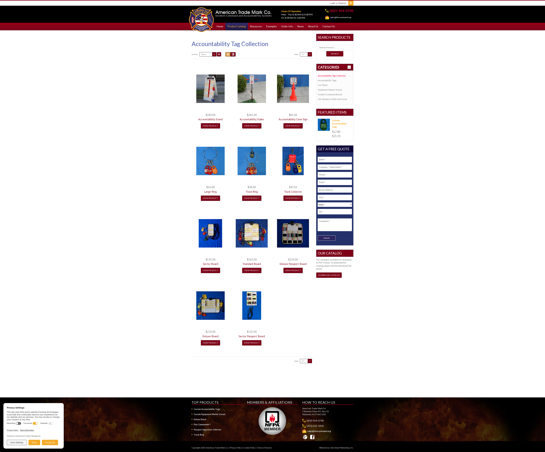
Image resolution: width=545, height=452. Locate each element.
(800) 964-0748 (341, 11)
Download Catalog (329, 275)
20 (303, 54)
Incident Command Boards (330, 94)
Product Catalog (237, 26)
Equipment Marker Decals (330, 89)
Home (219, 26)
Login (332, 3)
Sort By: (195, 54)
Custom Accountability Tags (207, 409)
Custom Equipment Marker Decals (210, 414)
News (300, 26)
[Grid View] (227, 54)
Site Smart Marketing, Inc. (342, 447)
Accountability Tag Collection (332, 75)
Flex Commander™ (202, 424)
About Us (313, 26)
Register (342, 3)
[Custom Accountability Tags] (324, 125)
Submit (326, 238)
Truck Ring (199, 434)
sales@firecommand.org (340, 17)
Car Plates (323, 85)
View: (296, 54)
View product (210, 126)
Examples (271, 26)
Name (203, 54)
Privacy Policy (236, 447)
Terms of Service (264, 447)
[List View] (233, 54)
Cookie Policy (249, 447)
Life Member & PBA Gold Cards (332, 99)
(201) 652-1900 (315, 425)
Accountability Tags (327, 80)
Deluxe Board (200, 419)
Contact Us (328, 26)
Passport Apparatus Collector (207, 429)
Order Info (287, 26)
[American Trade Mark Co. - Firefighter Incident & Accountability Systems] (201, 19)
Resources (256, 26)
